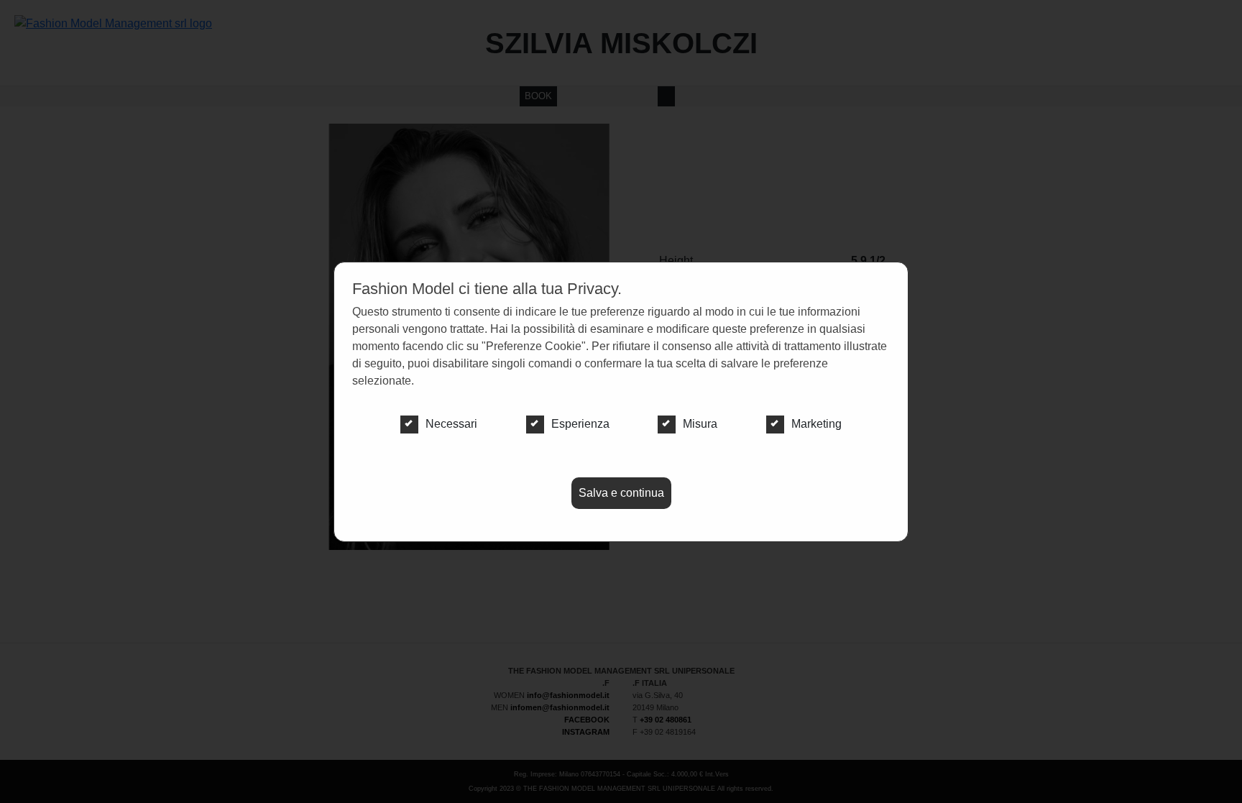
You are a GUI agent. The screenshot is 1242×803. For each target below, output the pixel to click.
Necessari (451, 424)
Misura (700, 424)
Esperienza (580, 424)
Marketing (816, 424)
